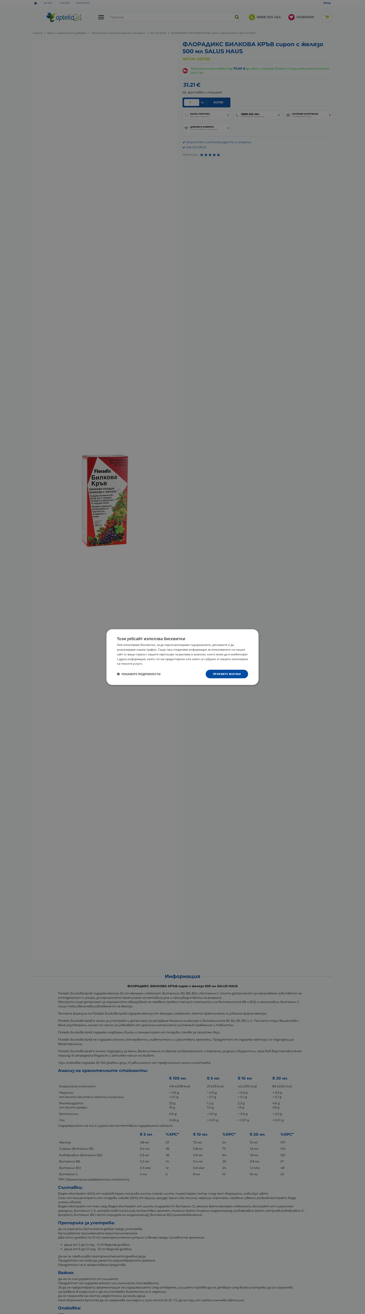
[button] (138, 674)
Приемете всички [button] (227, 674)
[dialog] (182, 657)
